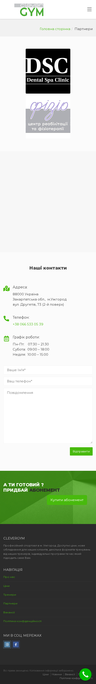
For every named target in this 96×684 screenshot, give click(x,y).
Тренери (9, 594)
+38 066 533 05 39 (28, 324)
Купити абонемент (66, 500)
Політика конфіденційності (22, 621)
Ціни (6, 586)
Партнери (10, 603)
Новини (57, 674)
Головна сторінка (55, 29)
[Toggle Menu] (89, 10)
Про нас (9, 577)
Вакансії (9, 612)
